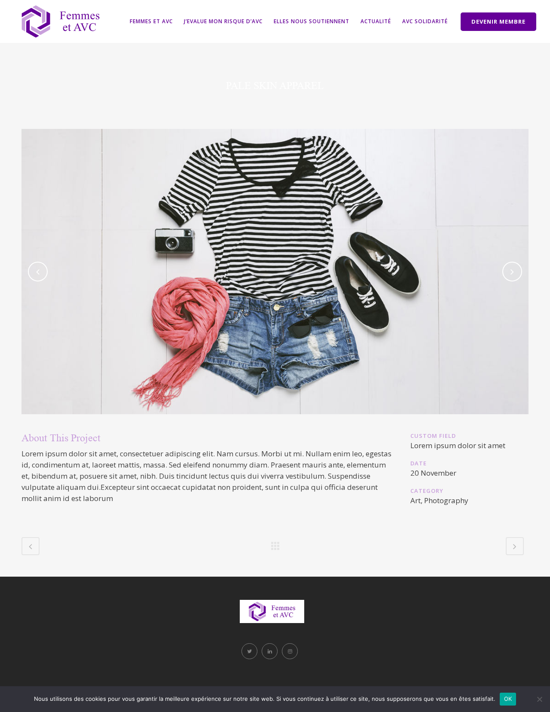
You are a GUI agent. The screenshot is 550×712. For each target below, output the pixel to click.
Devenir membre (498, 21)
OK (508, 698)
